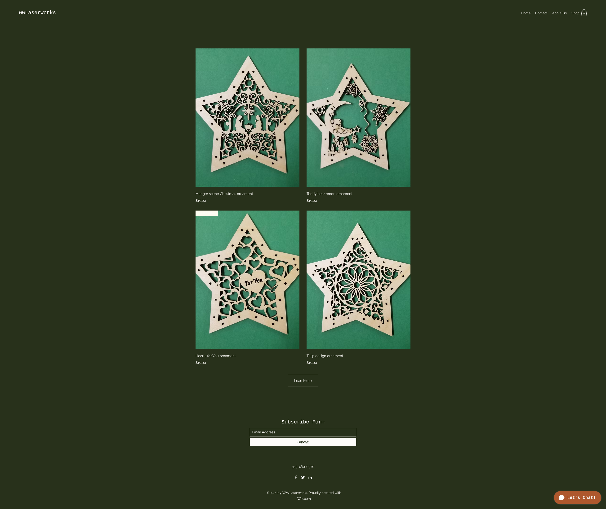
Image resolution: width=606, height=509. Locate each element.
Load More (303, 381)
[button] (584, 12)
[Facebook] (296, 477)
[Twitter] (303, 477)
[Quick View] (247, 117)
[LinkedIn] (310, 477)
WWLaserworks (37, 13)
